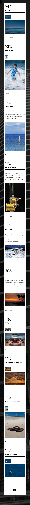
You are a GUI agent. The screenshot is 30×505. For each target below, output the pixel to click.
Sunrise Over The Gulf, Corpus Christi (13, 362)
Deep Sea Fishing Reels (10, 167)
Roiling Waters (8, 229)
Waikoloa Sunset (9, 275)
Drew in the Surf (9, 50)
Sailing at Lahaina (9, 106)
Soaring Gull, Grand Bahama (11, 454)
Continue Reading (9, 37)
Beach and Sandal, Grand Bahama (12, 401)
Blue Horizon (8, 10)
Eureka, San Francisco (10, 323)
